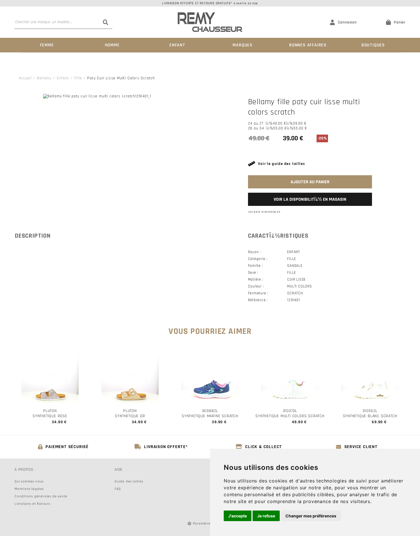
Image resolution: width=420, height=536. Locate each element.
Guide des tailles (129, 481)
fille (78, 78)
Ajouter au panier (310, 182)
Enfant (177, 45)
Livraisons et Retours (32, 504)
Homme (112, 45)
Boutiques (373, 45)
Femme (47, 45)
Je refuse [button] (266, 515)
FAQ (118, 489)
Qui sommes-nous (29, 481)
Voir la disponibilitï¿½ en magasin (310, 199)
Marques (243, 45)
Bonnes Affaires (308, 45)
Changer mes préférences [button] (310, 515)
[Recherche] (105, 22)
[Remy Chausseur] (210, 22)
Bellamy (44, 78)
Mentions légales (29, 489)
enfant (63, 78)
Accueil (25, 78)
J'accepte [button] (237, 515)
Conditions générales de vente (41, 496)
